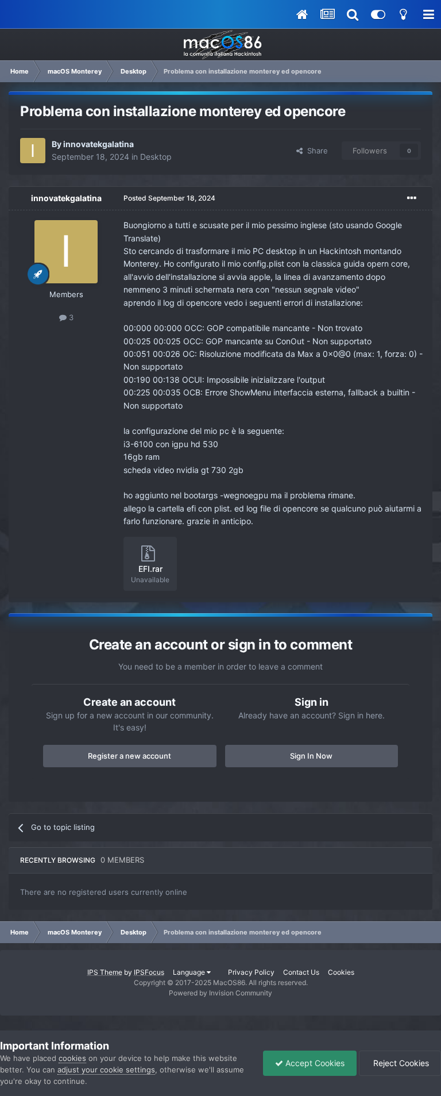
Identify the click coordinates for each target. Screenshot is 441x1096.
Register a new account (129, 755)
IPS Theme (104, 972)
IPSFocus (149, 972)
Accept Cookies (314, 1063)
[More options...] (411, 198)
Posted (169, 198)
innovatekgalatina (98, 144)
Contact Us (301, 972)
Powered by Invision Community (220, 993)
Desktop (156, 156)
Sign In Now (311, 755)
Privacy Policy (251, 972)
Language (190, 972)
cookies (72, 1058)
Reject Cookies (400, 1063)
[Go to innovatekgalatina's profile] (32, 150)
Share (315, 150)
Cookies (341, 972)
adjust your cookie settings (106, 1069)
